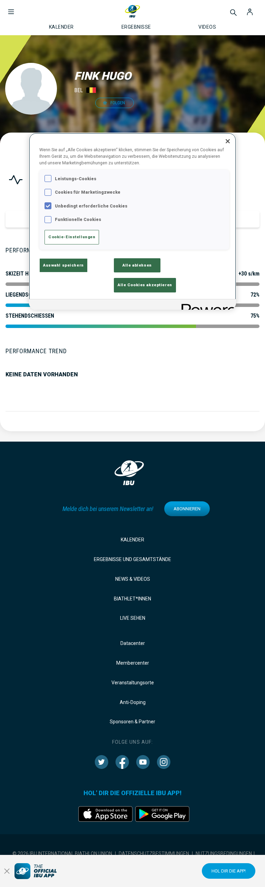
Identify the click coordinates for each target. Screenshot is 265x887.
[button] (11, 8)
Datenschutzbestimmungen (154, 853)
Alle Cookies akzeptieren (145, 284)
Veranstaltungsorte (132, 682)
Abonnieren (187, 508)
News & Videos (132, 579)
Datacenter (132, 643)
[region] (132, 221)
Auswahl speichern (63, 265)
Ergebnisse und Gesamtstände (132, 559)
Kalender (132, 539)
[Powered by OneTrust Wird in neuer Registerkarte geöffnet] (206, 305)
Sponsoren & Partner (132, 721)
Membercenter (132, 663)
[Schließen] (227, 141)
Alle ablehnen (136, 265)
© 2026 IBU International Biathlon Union (62, 853)
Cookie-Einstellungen (71, 236)
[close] (7, 871)
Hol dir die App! (229, 871)
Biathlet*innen (132, 598)
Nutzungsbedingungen (224, 853)
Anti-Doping (133, 702)
